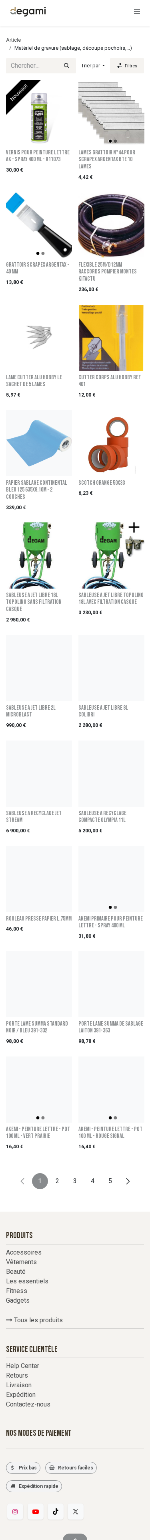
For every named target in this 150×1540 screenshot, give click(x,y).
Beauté (16, 1271)
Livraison (19, 1385)
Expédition (21, 1394)
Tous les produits (37, 1320)
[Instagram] (15, 1512)
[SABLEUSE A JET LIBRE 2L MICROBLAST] (39, 668)
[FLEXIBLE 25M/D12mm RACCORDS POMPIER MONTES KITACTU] (111, 225)
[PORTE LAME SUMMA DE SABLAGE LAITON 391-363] (111, 984)
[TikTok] (56, 1512)
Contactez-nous (28, 1404)
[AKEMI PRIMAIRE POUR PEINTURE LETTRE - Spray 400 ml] (111, 879)
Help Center (22, 1366)
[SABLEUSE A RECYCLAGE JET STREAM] (39, 774)
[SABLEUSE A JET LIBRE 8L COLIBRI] (111, 668)
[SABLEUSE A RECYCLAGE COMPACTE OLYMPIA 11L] (111, 774)
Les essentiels (27, 1281)
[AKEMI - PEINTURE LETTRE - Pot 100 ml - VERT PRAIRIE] (39, 1089)
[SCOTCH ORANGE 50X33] (111, 443)
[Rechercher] (66, 65)
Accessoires (24, 1252)
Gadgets (18, 1300)
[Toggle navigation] (137, 11)
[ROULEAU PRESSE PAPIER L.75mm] (39, 879)
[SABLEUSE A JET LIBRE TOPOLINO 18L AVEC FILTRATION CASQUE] (111, 555)
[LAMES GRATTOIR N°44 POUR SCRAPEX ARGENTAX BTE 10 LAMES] (111, 113)
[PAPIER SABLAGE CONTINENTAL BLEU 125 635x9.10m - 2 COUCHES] (39, 443)
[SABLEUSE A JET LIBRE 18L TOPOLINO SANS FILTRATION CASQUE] (39, 555)
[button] (93, 65)
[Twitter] (76, 1512)
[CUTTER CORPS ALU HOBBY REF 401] (111, 338)
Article (13, 40)
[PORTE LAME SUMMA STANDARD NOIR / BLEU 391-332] (39, 984)
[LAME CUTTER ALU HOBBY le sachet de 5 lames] (39, 338)
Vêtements (21, 1262)
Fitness (16, 1291)
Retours (17, 1375)
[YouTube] (36, 1512)
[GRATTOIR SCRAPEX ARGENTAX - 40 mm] (39, 225)
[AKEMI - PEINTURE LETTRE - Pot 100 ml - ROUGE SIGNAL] (111, 1089)
